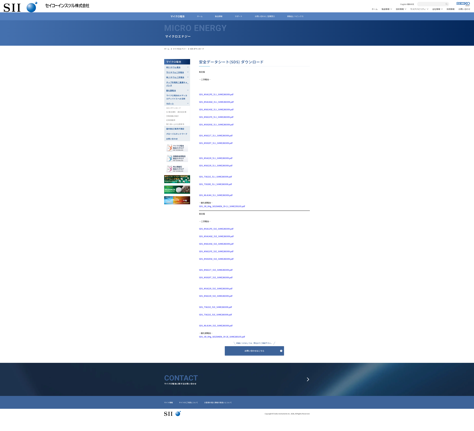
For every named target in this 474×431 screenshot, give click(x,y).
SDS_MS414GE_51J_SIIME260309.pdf (216, 101)
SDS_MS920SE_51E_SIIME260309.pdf (216, 258)
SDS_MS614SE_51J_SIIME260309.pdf (216, 109)
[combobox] (431, 4)
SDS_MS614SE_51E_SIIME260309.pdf (216, 243)
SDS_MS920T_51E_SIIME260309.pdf (215, 277)
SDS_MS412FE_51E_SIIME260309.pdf (216, 228)
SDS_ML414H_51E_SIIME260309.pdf (215, 325)
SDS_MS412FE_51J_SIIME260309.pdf (216, 94)
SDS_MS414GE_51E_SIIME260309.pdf (216, 236)
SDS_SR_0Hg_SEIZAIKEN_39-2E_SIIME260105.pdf (222, 336)
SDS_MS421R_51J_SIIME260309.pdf (215, 158)
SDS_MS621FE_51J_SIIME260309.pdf (216, 116)
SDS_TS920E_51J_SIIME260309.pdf (215, 184)
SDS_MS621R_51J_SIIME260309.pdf (215, 165)
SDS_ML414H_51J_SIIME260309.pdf (215, 195)
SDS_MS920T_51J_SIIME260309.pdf (215, 143)
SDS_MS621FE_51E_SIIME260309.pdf (216, 251)
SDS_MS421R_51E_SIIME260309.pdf (215, 288)
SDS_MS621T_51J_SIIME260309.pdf (215, 135)
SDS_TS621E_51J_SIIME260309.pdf (215, 176)
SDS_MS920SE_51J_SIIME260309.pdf (216, 124)
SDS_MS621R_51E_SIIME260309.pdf (215, 295)
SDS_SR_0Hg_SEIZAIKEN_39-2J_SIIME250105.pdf (222, 206)
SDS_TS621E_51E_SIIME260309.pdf (215, 307)
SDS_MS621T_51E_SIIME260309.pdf (215, 269)
